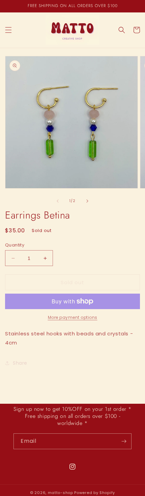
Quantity (14, 245)
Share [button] (20, 363)
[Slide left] (57, 201)
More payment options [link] (72, 317)
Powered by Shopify (94, 492)
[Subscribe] (123, 441)
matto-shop (60, 492)
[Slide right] (87, 201)
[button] (8, 30)
